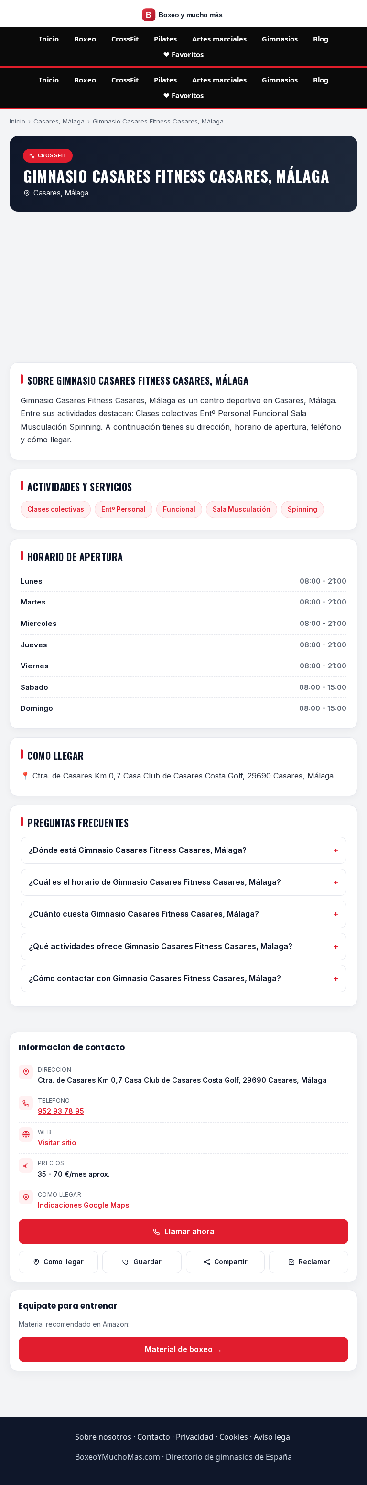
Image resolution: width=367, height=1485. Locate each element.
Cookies (233, 1437)
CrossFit (125, 38)
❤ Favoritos (183, 54)
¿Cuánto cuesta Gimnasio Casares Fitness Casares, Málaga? (144, 914)
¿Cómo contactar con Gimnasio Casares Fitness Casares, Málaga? (155, 978)
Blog (320, 38)
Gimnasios (280, 38)
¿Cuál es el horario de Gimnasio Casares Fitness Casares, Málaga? (155, 882)
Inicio (49, 38)
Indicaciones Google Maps (83, 1205)
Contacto (153, 1437)
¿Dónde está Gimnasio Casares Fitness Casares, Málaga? (138, 850)
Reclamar (314, 1262)
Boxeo (85, 38)
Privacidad (195, 1437)
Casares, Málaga (59, 121)
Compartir (231, 1262)
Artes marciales (219, 38)
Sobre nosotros (103, 1437)
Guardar (147, 1262)
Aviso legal (273, 1437)
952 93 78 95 (61, 1111)
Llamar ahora (188, 1231)
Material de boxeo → (183, 1349)
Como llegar (63, 1262)
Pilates (165, 38)
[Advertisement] (183, 289)
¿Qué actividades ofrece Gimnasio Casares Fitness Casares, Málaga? (160, 946)
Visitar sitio (57, 1142)
